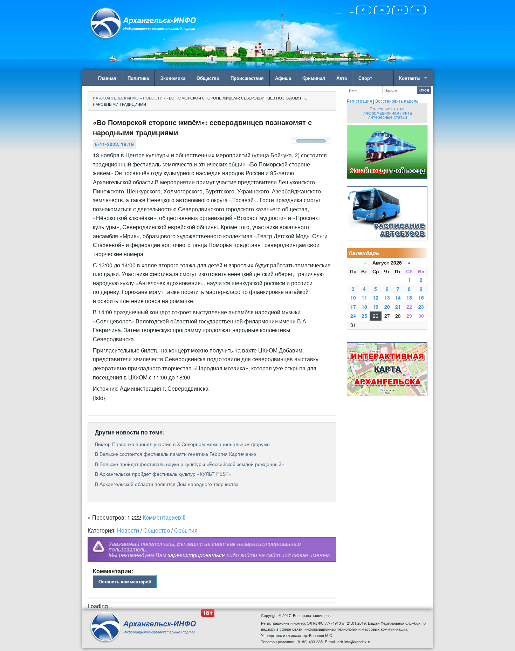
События (186, 530)
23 (421, 306)
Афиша (283, 78)
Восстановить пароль (396, 101)
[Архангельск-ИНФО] (144, 22)
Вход (424, 89)
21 (398, 306)
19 (375, 306)
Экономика (172, 78)
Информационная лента (387, 113)
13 (387, 297)
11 (364, 297)
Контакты (409, 78)
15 (409, 297)
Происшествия (247, 78)
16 (421, 297)
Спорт (365, 78)
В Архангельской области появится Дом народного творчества (167, 483)
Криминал (313, 78)
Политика (138, 78)
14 (398, 297)
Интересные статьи (387, 117)
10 (353, 297)
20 (387, 306)
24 (353, 315)
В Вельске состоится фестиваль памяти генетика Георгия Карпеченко (175, 453)
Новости (128, 530)
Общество (208, 78)
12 (375, 297)
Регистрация (359, 101)
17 (353, 306)
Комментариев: (164, 517)
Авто (341, 78)
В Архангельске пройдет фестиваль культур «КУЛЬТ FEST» (163, 473)
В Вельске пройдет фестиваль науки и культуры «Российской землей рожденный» (189, 463)
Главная (107, 78)
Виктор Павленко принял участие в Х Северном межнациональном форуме (182, 443)
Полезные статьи (387, 108)
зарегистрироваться (196, 555)
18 (364, 306)
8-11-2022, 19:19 (114, 144)
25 (364, 315)
